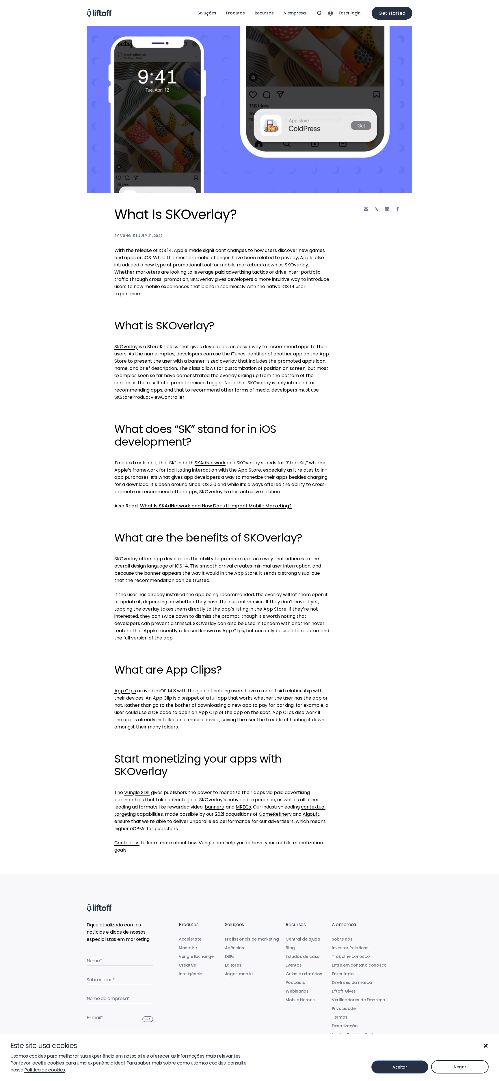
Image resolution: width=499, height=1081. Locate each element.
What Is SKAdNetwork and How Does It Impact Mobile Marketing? (216, 506)
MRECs (243, 807)
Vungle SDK (137, 792)
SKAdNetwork (210, 462)
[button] (486, 1046)
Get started (392, 13)
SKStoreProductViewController (149, 397)
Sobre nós (342, 939)
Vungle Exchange (196, 956)
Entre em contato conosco (359, 965)
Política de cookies (44, 1070)
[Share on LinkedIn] (387, 209)
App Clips (125, 690)
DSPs (229, 956)
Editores (233, 965)
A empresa (294, 13)
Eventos (293, 965)
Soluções (207, 13)
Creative (187, 965)
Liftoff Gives (344, 991)
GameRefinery (275, 814)
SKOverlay (126, 346)
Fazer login (350, 13)
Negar (460, 1067)
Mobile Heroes (300, 1000)
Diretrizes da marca (352, 982)
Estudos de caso (303, 956)
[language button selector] (330, 13)
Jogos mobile (239, 974)
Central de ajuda (303, 939)
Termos (339, 1017)
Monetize (188, 948)
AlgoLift (311, 814)
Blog (290, 948)
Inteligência (190, 974)
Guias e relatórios (304, 974)
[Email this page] (366, 209)
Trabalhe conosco (351, 956)
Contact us (126, 842)
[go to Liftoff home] (99, 13)
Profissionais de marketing (252, 939)
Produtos (235, 13)
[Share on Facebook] (397, 209)
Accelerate (190, 939)
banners (214, 807)
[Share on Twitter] (376, 209)
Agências (234, 948)
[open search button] (319, 13)
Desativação (345, 1026)
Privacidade (344, 1008)
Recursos (264, 13)
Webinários (297, 991)
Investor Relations (350, 948)
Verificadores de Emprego (358, 1000)
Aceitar (399, 1067)
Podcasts (295, 982)
